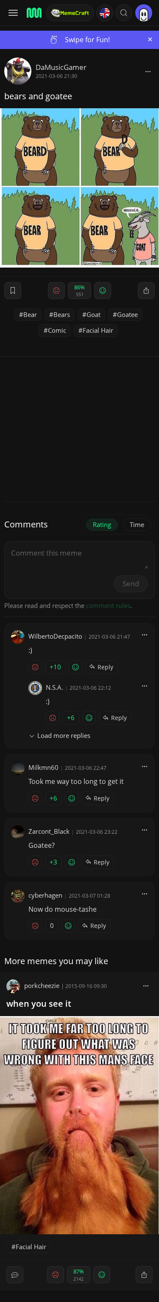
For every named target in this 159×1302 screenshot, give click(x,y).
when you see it (38, 1003)
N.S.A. (54, 687)
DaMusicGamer (61, 67)
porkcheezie (42, 985)
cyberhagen (45, 895)
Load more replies (63, 735)
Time (137, 524)
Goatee (127, 314)
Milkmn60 (43, 767)
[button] (123, 12)
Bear (30, 314)
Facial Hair (98, 330)
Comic (57, 330)
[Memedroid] (33, 13)
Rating (102, 524)
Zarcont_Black (49, 831)
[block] (148, 71)
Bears (61, 314)
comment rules (108, 605)
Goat (93, 314)
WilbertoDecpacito (55, 636)
